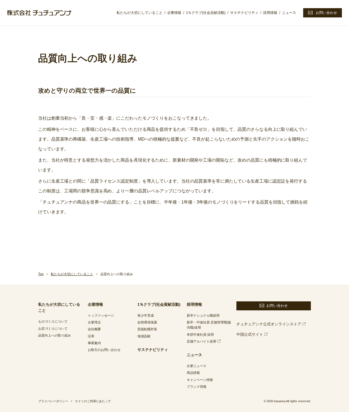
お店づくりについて (53, 329)
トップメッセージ (101, 315)
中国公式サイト (249, 334)
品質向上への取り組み (54, 335)
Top (41, 274)
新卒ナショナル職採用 (203, 315)
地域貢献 (144, 336)
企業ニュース (196, 366)
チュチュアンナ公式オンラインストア (268, 324)
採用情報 (270, 13)
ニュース (289, 13)
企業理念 (94, 322)
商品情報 (193, 373)
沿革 (91, 336)
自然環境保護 (147, 322)
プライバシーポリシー (53, 401)
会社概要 (94, 329)
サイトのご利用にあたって (93, 401)
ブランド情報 (196, 387)
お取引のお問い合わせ (104, 350)
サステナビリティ (244, 13)
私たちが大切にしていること (139, 13)
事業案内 (94, 343)
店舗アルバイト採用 (201, 341)
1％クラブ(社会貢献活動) (205, 13)
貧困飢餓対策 (147, 329)
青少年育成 (145, 315)
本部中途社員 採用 (200, 335)
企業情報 (174, 13)
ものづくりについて (53, 321)
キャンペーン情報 (200, 380)
